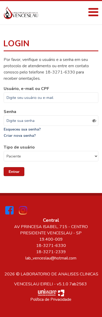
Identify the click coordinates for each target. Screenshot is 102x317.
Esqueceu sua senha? (22, 129)
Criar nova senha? (20, 135)
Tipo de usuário (19, 147)
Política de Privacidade (50, 299)
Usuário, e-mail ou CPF (26, 89)
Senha (10, 112)
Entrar (14, 171)
